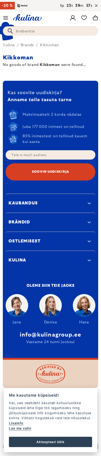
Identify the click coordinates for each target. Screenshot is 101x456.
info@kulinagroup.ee (51, 335)
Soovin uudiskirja (50, 171)
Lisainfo (16, 423)
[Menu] (5, 18)
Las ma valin (20, 428)
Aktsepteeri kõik (50, 442)
